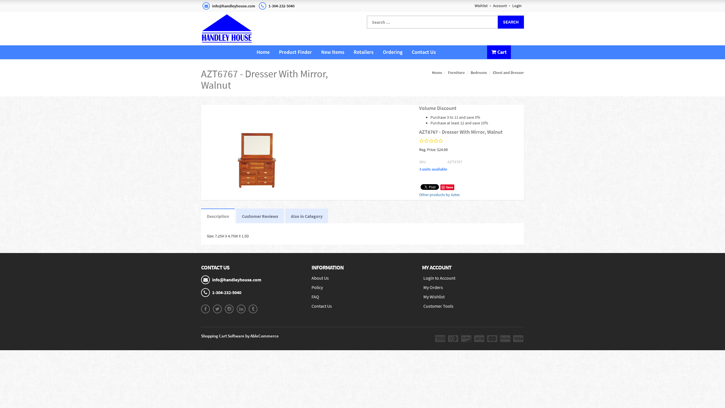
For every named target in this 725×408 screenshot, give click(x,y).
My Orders (433, 287)
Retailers (364, 52)
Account (500, 5)
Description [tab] (218, 216)
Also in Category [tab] (307, 216)
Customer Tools (438, 306)
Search (511, 22)
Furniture (456, 72)
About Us (320, 278)
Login (517, 5)
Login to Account (439, 278)
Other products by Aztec (439, 194)
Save (449, 187)
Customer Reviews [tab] (260, 216)
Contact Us (424, 52)
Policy (317, 287)
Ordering (392, 52)
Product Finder (295, 52)
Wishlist (481, 5)
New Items (332, 52)
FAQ (315, 296)
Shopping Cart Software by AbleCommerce (240, 336)
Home (263, 52)
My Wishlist (434, 296)
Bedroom (479, 72)
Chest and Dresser (508, 72)
